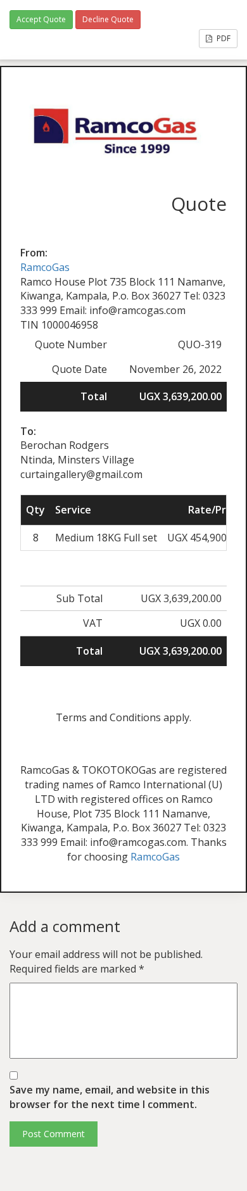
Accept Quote (41, 19)
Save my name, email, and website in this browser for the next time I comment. (110, 1097)
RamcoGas (45, 267)
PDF (223, 38)
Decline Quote (108, 19)
